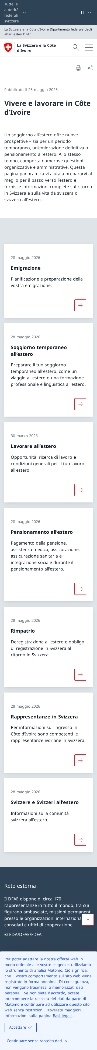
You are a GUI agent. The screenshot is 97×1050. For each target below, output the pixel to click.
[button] (88, 920)
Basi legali (62, 1015)
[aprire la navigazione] (89, 47)
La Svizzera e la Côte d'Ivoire (36, 48)
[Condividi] (90, 68)
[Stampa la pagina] (78, 68)
